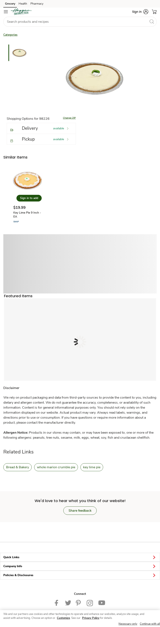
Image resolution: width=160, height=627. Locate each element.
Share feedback (80, 510)
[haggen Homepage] (21, 11)
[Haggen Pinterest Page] (79, 603)
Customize (63, 618)
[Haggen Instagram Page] (90, 603)
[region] (80, 618)
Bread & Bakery (17, 467)
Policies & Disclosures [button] (18, 575)
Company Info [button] (12, 566)
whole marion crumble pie (56, 467)
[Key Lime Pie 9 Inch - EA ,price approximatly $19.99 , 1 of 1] (27, 194)
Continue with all (150, 623)
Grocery (10, 4)
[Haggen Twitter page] (68, 603)
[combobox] (80, 22)
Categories (10, 35)
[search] (152, 21)
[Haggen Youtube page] (101, 603)
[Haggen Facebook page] (57, 603)
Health (23, 4)
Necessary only (128, 623)
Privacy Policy (90, 618)
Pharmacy (36, 4)
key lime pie (91, 467)
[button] (140, 11)
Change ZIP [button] (69, 118)
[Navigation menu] (6, 12)
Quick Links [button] (11, 557)
